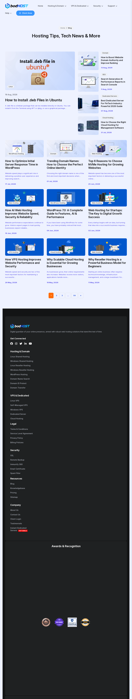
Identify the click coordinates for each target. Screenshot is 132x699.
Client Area (27, 13)
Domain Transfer (17, 388)
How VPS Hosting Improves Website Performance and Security (23, 263)
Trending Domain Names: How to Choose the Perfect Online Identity (65, 164)
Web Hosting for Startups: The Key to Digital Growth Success (105, 214)
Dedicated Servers (109, 96)
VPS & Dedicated (78, 6)
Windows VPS (16, 410)
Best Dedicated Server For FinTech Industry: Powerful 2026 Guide (112, 103)
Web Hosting (97, 154)
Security (97, 6)
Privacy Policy (16, 438)
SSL (12, 455)
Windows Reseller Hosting (22, 370)
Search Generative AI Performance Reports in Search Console (113, 82)
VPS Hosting (13, 252)
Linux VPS (14, 401)
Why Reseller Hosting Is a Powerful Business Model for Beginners (107, 263)
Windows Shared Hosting (21, 361)
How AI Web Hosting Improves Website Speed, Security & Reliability (22, 214)
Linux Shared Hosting (20, 356)
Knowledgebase (17, 488)
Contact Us (15, 514)
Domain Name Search (20, 379)
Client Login (15, 519)
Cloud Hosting (107, 118)
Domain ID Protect (18, 383)
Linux (11, 87)
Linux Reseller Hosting (20, 365)
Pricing (13, 492)
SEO (104, 74)
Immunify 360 (16, 464)
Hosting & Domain (56, 6)
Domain (105, 53)
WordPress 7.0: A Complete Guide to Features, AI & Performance (65, 214)
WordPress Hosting (16, 154)
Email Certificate (17, 469)
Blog (12, 484)
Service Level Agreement (21, 433)
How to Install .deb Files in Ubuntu (33, 100)
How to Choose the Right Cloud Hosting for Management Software (113, 125)
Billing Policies (16, 442)
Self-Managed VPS (19, 405)
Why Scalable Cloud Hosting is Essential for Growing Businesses (65, 263)
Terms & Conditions (19, 429)
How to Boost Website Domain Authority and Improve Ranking (112, 60)
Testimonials (16, 523)
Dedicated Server (18, 414)
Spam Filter (15, 473)
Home (40, 6)
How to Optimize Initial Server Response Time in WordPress (21, 164)
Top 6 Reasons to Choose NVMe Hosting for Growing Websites (105, 164)
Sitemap (14, 497)
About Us (14, 510)
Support (111, 6)
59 (74, 295)
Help (7, 13)
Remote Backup (17, 460)
